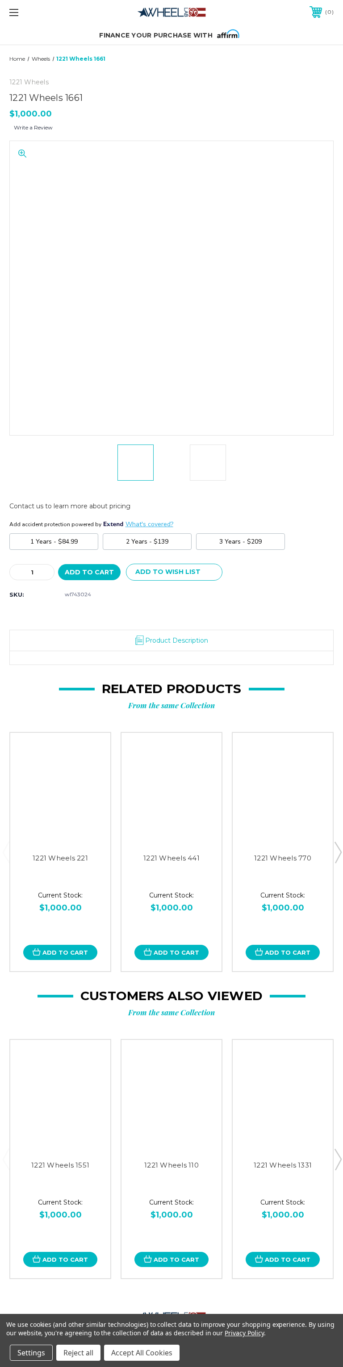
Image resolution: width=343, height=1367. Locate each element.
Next (337, 852)
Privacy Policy (244, 1333)
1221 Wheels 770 (282, 858)
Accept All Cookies (141, 1353)
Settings (31, 1353)
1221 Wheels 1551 (60, 1165)
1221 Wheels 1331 (283, 1165)
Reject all (78, 1353)
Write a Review (33, 127)
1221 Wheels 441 (171, 858)
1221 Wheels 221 (60, 858)
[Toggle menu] (41, 12)
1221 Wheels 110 (171, 1165)
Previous (5, 852)
